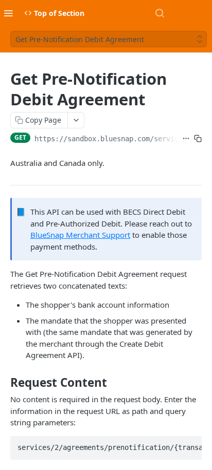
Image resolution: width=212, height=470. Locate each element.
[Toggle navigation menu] (8, 13)
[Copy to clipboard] (198, 139)
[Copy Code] (189, 445)
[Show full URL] (186, 139)
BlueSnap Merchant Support (80, 235)
